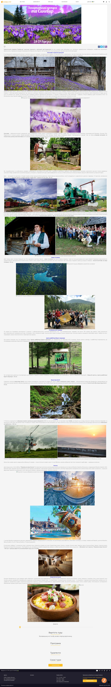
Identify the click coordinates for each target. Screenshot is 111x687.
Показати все (55, 665)
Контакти (64, 1)
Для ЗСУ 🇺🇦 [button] (90, 1)
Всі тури (22, 1)
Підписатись (90, 680)
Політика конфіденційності (7, 685)
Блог (77, 1)
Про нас (50, 1)
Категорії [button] (36, 1)
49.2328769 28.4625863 (9, 680)
